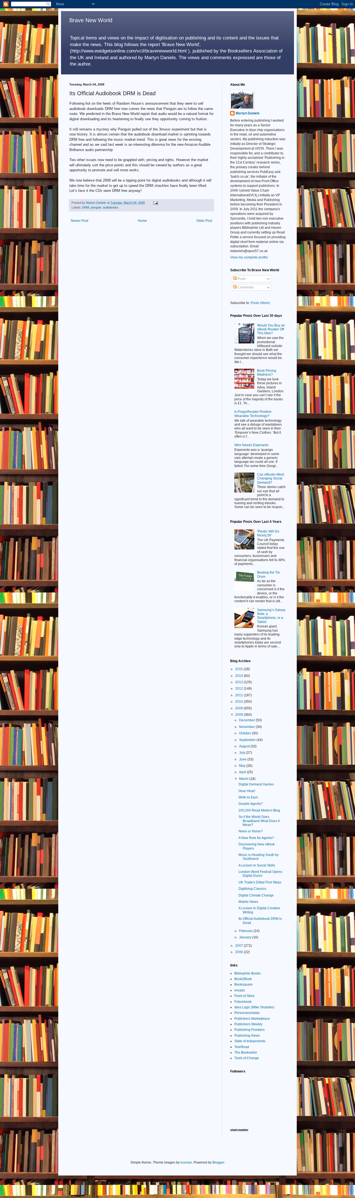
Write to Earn (248, 797)
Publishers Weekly (248, 1024)
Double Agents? (251, 804)
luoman (186, 1162)
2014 (239, 676)
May (242, 766)
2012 (239, 688)
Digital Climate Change (256, 895)
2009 (239, 708)
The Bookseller (245, 1052)
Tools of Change (246, 1058)
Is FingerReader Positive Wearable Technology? (253, 414)
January (245, 937)
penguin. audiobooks (104, 207)
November (247, 727)
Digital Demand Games (256, 784)
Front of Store (244, 996)
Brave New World (90, 20)
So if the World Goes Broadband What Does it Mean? (259, 821)
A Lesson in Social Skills (257, 865)
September (248, 740)
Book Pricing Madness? (266, 372)
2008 (239, 715)
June (243, 759)
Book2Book (243, 979)
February (246, 931)
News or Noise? (251, 831)
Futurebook (243, 1002)
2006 (239, 952)
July (242, 753)
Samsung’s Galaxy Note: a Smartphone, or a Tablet (271, 616)
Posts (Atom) (260, 303)
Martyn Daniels (248, 113)
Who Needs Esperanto (251, 445)
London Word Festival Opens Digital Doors (260, 874)
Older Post (204, 221)
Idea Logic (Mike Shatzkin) (254, 1007)
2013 (239, 682)
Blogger (218, 1162)
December (247, 720)
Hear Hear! (247, 791)
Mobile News (248, 902)
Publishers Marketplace (252, 1019)
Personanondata (247, 1013)
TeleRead (241, 1047)
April (243, 772)
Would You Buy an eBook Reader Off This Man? (271, 329)
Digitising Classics (252, 889)
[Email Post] (155, 202)
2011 (239, 695)
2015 (239, 669)
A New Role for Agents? (256, 838)
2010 (239, 702)
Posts (241, 279)
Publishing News (247, 1036)
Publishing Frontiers (249, 1030)
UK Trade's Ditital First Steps (260, 882)
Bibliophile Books (247, 973)
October (245, 733)
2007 (239, 946)
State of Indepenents (249, 1041)
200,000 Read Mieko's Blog (259, 810)
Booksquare (243, 984)
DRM (85, 207)
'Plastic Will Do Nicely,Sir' (268, 533)
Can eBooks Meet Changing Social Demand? (270, 478)
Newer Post (79, 221)
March (244, 779)
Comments (245, 287)
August (244, 746)
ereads (239, 990)
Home (142, 221)
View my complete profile (249, 257)
